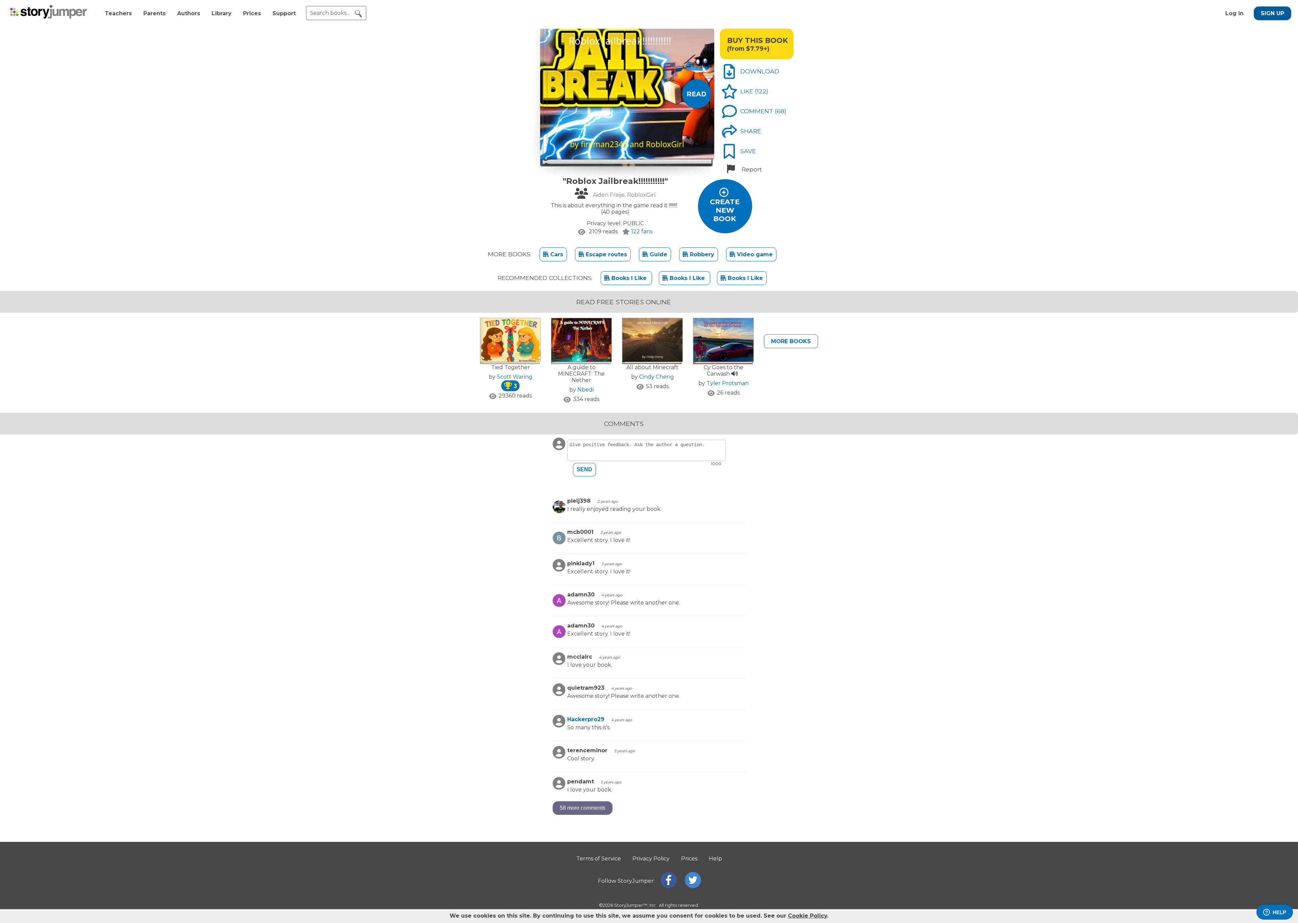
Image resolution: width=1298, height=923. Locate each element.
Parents (154, 13)
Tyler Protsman (727, 383)
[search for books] (358, 13)
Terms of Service (598, 858)
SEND (584, 469)
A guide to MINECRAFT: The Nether (581, 373)
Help (715, 858)
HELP (1279, 912)
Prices (252, 13)
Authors (188, 13)
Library (222, 13)
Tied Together (510, 367)
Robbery (701, 254)
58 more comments (582, 808)
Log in (1234, 13)
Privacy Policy (651, 858)
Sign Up (1272, 13)
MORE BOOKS (791, 341)
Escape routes (605, 254)
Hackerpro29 (585, 719)
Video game (754, 254)
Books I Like (629, 278)
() (761, 91)
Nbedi (585, 389)
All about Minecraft (652, 367)
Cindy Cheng (656, 377)
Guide (657, 254)
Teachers (118, 13)
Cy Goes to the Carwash (723, 370)
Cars (556, 254)
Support (284, 13)
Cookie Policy (807, 916)
